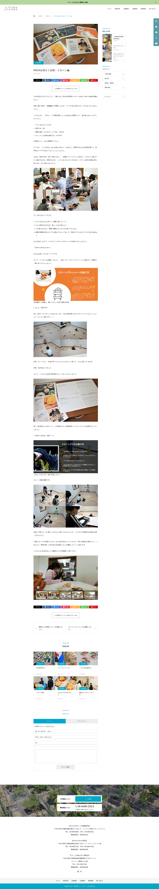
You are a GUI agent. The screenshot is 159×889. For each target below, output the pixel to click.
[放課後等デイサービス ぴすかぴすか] (10, 9)
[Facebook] (81, 871)
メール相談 (88, 799)
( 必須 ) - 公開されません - (43, 737)
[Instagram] (78, 871)
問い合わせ (152, 8)
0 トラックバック (81, 721)
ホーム (110, 8)
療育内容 (117, 8)
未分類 (107, 78)
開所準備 (107, 87)
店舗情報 (126, 8)
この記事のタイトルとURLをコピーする (65, 88)
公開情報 (134, 8)
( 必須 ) (43, 731)
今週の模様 (38, 62)
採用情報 (143, 8)
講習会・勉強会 (109, 83)
